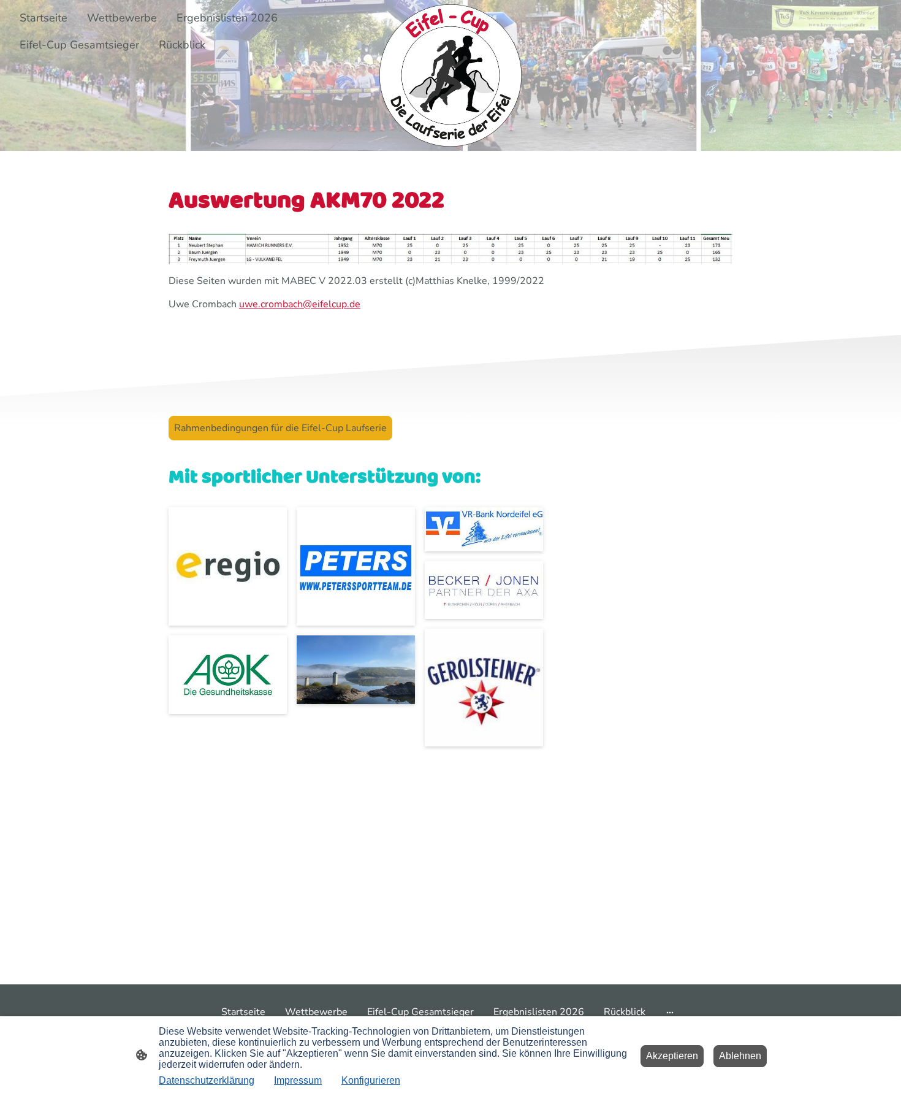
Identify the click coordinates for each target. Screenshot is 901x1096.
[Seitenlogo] (450, 75)
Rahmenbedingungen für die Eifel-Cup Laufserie (280, 428)
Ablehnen (740, 1056)
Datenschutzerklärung (206, 1080)
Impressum (298, 1080)
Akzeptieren (672, 1056)
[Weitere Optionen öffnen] (670, 1012)
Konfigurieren (370, 1080)
